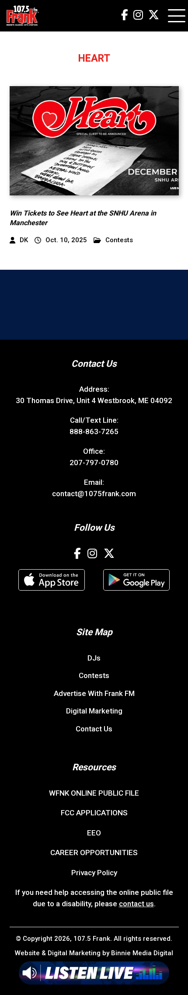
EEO (94, 832)
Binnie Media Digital (142, 953)
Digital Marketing (94, 710)
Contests (119, 240)
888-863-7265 (94, 431)
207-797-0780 (94, 462)
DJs (94, 658)
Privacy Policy (94, 872)
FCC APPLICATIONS (94, 812)
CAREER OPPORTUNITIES (94, 852)
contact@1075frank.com (94, 493)
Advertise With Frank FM (94, 693)
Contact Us (94, 728)
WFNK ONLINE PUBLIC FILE (94, 793)
